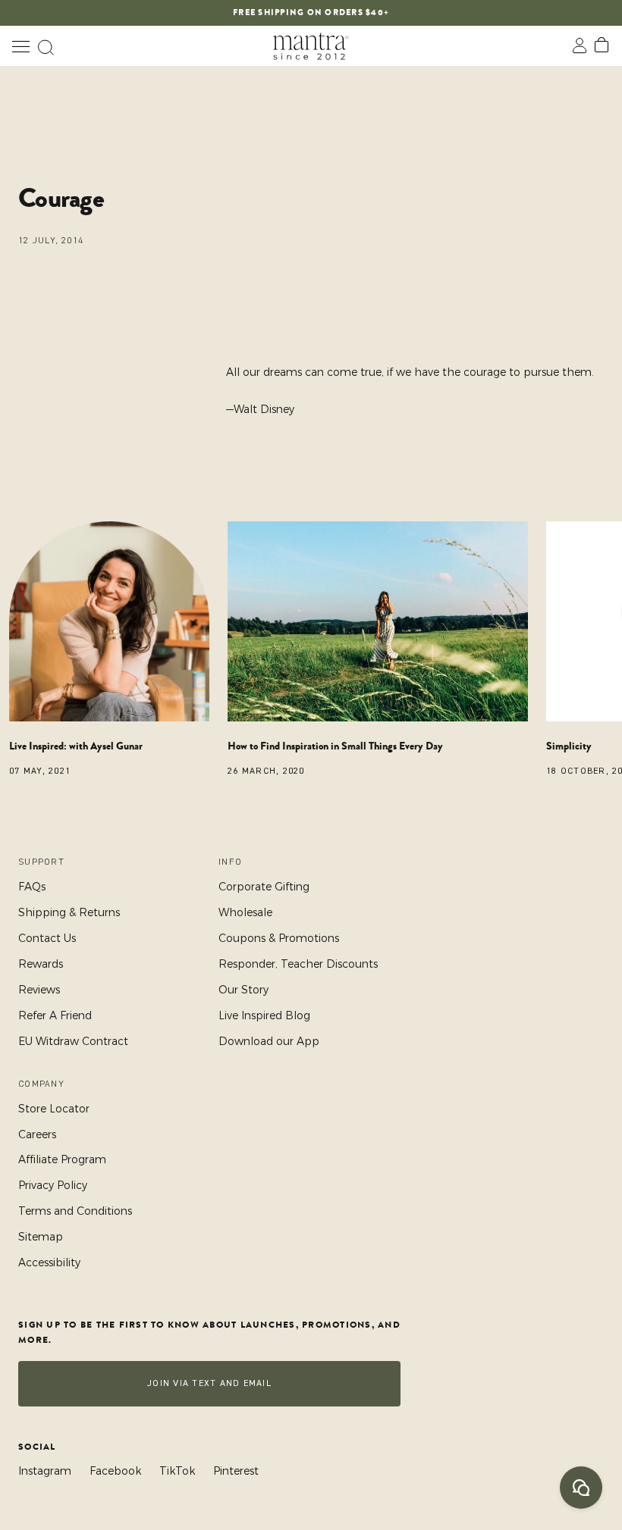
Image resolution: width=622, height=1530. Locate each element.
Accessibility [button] (49, 1262)
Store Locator (54, 1108)
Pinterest (236, 1471)
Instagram (44, 1471)
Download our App (268, 1041)
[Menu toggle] (20, 46)
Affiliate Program (62, 1159)
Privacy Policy (52, 1185)
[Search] (45, 46)
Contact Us (47, 938)
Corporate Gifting (263, 886)
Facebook (115, 1471)
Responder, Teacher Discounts (298, 964)
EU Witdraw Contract (73, 1041)
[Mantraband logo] (311, 46)
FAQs (32, 886)
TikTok (177, 1471)
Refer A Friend (55, 1015)
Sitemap (40, 1237)
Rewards (40, 964)
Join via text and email (209, 1383)
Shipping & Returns (69, 912)
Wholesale (245, 912)
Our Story (243, 990)
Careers (37, 1134)
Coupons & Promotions (278, 938)
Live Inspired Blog (264, 1015)
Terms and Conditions (75, 1211)
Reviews (39, 990)
